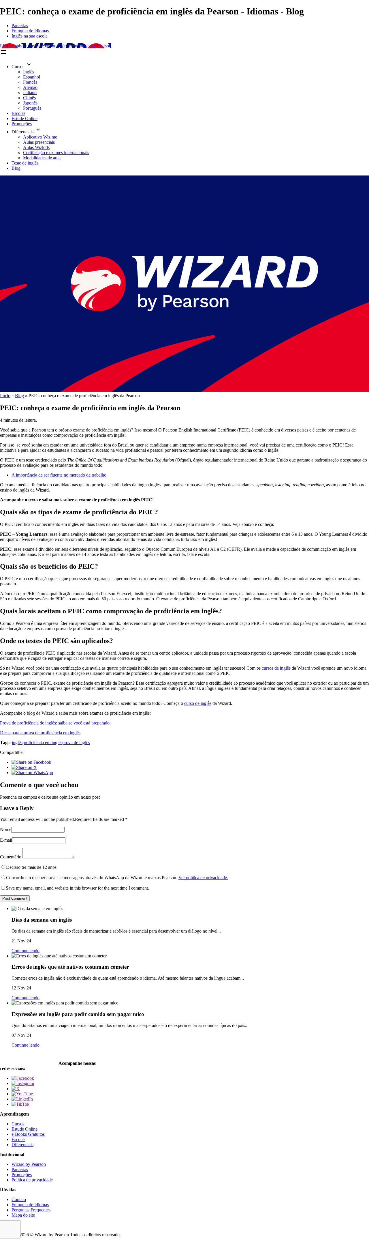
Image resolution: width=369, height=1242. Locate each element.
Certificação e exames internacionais (56, 152)
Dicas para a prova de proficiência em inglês (40, 732)
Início (5, 395)
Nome (5, 829)
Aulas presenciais (39, 142)
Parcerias (20, 25)
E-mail (6, 840)
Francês (30, 82)
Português (32, 108)
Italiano (30, 92)
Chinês (29, 97)
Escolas (18, 113)
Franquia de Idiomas (30, 30)
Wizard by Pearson (29, 1164)
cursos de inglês (276, 668)
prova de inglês (76, 742)
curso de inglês (197, 703)
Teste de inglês (25, 162)
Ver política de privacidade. (203, 877)
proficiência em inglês (42, 742)
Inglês (28, 71)
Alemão (30, 87)
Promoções (22, 123)
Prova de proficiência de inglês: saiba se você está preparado (55, 722)
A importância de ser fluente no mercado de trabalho (59, 474)
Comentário (10, 856)
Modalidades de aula (42, 157)
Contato (19, 1199)
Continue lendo (25, 950)
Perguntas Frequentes (31, 1209)
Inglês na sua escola (30, 35)
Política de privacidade (32, 1179)
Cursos (18, 1123)
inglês (17, 742)
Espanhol (31, 76)
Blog (16, 168)
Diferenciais (22, 1144)
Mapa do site (23, 1215)
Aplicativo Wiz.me (40, 137)
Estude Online (24, 118)
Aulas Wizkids (36, 147)
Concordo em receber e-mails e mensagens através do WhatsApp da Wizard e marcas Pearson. (117, 877)
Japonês (30, 102)
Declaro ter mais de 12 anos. (32, 867)
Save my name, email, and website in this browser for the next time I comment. (77, 888)
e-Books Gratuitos (28, 1134)
